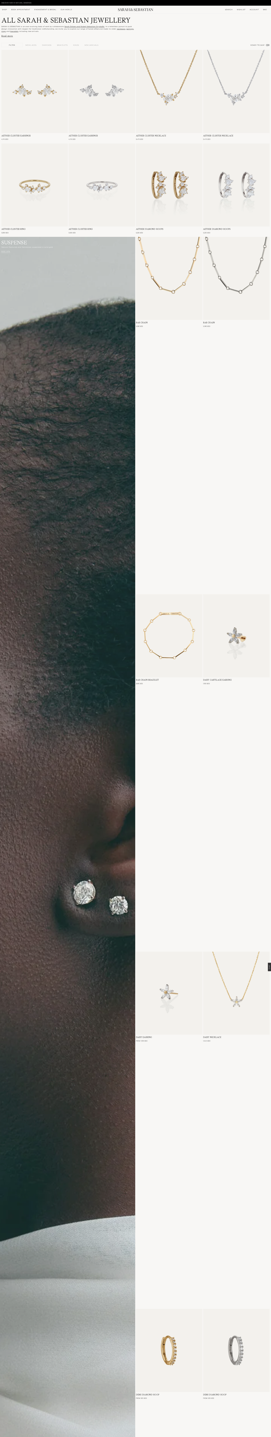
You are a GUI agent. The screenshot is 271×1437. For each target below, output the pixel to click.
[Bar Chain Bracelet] (169, 635)
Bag (265, 9)
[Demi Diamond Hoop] (169, 1350)
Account (254, 9)
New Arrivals (91, 45)
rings (3, 31)
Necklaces (30, 45)
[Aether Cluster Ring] (34, 185)
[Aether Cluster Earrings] (34, 91)
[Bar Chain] (169, 278)
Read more (7, 36)
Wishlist (241, 9)
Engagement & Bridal (45, 9)
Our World (66, 9)
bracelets (14, 31)
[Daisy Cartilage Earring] (236, 635)
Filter (12, 45)
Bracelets (62, 45)
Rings (76, 45)
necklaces (121, 29)
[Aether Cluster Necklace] (169, 91)
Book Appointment (20, 9)
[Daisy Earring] (169, 993)
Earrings (46, 45)
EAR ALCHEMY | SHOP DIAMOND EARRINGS (17, 3)
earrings (130, 29)
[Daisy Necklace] (236, 993)
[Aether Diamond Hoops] (169, 185)
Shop (4, 9)
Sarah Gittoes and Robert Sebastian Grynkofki (84, 26)
